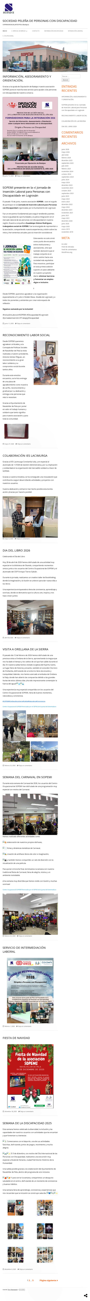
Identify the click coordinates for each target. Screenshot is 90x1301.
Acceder (64, 244)
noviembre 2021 (67, 213)
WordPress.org (67, 252)
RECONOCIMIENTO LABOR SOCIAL (26, 335)
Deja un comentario (23, 176)
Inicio (5, 31)
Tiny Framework (13, 1289)
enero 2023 (66, 202)
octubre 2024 (66, 174)
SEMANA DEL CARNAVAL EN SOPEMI (27, 777)
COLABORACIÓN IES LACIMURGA (25, 456)
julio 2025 (65, 166)
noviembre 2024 (67, 171)
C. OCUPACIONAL (8, 36)
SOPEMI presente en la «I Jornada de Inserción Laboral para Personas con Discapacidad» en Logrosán (27, 191)
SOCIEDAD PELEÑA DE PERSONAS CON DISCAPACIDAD (40, 21)
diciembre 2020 (67, 221)
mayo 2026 (66, 152)
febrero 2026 (66, 158)
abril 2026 (65, 155)
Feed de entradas (68, 247)
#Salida (25, 701)
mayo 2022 (66, 207)
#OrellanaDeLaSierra (16, 701)
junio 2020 (65, 224)
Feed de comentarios (69, 249)
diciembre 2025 (67, 160)
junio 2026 (65, 149)
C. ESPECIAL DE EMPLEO (18, 31)
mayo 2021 (66, 218)
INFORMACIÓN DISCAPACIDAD (53, 31)
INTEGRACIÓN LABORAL (75, 31)
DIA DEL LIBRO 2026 (16, 550)
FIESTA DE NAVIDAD (16, 1038)
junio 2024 (65, 180)
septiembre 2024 (68, 177)
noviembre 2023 (67, 188)
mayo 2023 (66, 199)
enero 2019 (66, 229)
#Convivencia (40, 701)
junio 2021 (65, 215)
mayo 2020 (66, 226)
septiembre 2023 (68, 193)
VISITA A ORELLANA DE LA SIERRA (25, 649)
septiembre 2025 (68, 163)
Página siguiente (48, 1280)
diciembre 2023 (67, 185)
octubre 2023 (66, 191)
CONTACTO (36, 31)
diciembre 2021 (67, 210)
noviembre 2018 (67, 232)
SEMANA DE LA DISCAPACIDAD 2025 (27, 1123)
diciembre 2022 (67, 204)
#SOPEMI (6, 701)
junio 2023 (65, 196)
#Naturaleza (32, 701)
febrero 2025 (66, 169)
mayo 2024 (66, 182)
